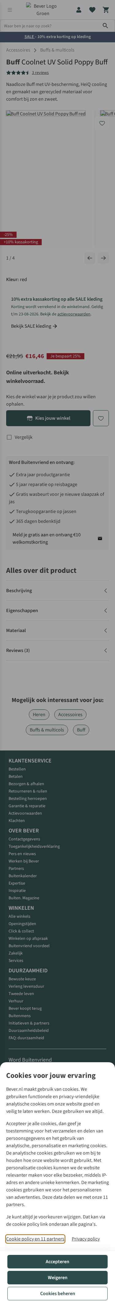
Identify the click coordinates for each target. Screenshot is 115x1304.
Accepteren (57, 1261)
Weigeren (57, 1277)
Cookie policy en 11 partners (35, 1239)
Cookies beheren (57, 1293)
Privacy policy (86, 1239)
